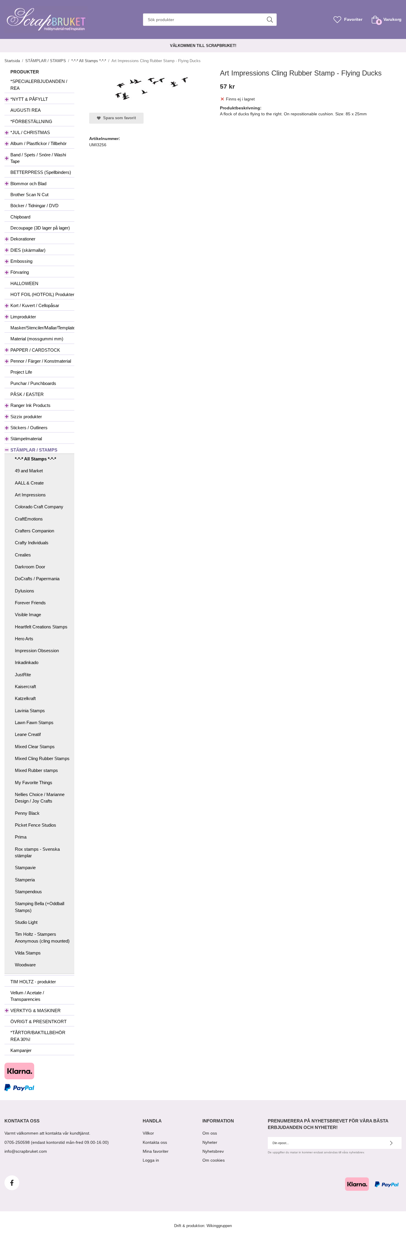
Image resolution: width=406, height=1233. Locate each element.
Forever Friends (30, 602)
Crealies (23, 554)
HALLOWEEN (24, 283)
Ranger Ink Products (30, 405)
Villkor (148, 1133)
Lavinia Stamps (30, 710)
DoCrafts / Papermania (37, 578)
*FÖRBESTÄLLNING (31, 121)
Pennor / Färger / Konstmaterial (40, 361)
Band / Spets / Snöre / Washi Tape (38, 158)
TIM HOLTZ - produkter (33, 981)
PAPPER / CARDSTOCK (35, 350)
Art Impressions (30, 494)
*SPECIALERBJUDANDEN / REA (38, 84)
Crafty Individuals (31, 542)
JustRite (23, 674)
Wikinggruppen (219, 1226)
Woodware (25, 964)
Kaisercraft (25, 686)
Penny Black (27, 813)
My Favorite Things (33, 782)
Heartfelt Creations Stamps (41, 626)
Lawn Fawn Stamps (34, 722)
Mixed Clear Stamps (35, 746)
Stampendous (28, 891)
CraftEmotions (29, 518)
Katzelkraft (25, 698)
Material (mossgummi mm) (36, 338)
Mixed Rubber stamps (36, 770)
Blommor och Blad (28, 183)
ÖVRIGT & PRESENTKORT (38, 1021)
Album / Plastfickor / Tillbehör (38, 143)
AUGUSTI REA (25, 110)
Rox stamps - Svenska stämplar (37, 852)
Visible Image (28, 614)
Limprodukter (23, 316)
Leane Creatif (28, 734)
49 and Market (29, 470)
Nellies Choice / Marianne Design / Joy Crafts (39, 797)
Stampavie (25, 867)
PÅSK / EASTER (27, 394)
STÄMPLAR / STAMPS (33, 449)
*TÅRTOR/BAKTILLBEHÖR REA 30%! (37, 1036)
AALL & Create (29, 482)
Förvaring (19, 272)
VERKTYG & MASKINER (35, 1010)
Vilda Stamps (28, 952)
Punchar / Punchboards (33, 383)
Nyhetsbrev (213, 1151)
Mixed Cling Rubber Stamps (42, 758)
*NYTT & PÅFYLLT (29, 99)
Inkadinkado (26, 662)
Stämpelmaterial (26, 438)
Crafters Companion (34, 530)
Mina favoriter (156, 1151)
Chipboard (20, 216)
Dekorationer (22, 238)
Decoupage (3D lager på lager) (40, 227)
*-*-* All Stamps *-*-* (35, 458)
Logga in (151, 1160)
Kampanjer (21, 1050)
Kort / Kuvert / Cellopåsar (34, 305)
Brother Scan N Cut (29, 194)
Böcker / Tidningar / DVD (34, 205)
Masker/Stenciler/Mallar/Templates (42, 327)
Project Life (21, 372)
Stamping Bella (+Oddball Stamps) (39, 907)
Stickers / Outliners (29, 427)
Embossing (21, 261)
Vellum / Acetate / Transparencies (27, 996)
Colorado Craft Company (39, 506)
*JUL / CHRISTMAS (30, 132)
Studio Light (26, 922)
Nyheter (209, 1142)
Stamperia (25, 879)
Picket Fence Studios (35, 825)
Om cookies (213, 1160)
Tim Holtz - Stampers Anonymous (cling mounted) (42, 937)
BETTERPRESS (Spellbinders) (40, 172)
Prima (20, 836)
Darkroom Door (30, 566)
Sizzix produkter (26, 416)
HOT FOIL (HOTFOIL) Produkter (42, 294)
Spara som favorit (118, 118)
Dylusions (24, 590)
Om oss (209, 1133)
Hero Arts (24, 638)
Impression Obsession (37, 650)
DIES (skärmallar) (27, 250)
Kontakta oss (155, 1142)
